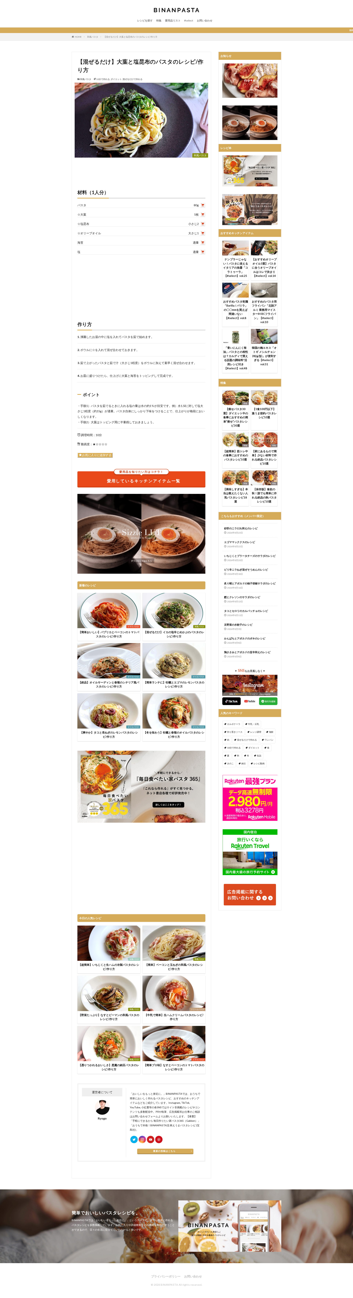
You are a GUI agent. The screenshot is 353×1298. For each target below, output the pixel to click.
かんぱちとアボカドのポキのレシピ (244, 638)
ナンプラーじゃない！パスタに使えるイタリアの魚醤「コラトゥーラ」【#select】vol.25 (235, 267)
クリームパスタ (197, 1009)
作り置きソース (235, 732)
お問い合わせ (204, 20)
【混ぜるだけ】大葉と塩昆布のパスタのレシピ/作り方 (130, 36)
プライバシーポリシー (166, 1276)
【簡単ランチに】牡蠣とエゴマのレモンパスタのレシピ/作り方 (174, 684)
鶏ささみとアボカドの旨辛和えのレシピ (247, 652)
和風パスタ (92, 36)
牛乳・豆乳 (253, 724)
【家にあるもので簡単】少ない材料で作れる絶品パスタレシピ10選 (264, 457)
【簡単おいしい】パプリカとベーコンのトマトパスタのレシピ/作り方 (109, 634)
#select (188, 20)
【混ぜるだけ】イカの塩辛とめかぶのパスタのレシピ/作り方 (174, 634)
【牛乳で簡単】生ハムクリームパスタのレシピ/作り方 (174, 1017)
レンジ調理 (255, 732)
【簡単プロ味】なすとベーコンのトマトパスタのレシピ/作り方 (174, 1067)
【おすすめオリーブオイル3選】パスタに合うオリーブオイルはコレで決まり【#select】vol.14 (264, 267)
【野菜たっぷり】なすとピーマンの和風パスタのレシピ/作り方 (109, 1017)
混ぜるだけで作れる (132, 79)
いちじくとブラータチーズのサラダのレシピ (250, 555)
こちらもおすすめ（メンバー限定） (243, 516)
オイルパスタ (133, 677)
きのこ (230, 763)
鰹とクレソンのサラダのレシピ (242, 597)
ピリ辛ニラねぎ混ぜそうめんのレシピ (246, 569)
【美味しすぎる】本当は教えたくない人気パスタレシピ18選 (235, 495)
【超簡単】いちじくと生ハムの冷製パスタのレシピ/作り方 (109, 967)
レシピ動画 (259, 763)
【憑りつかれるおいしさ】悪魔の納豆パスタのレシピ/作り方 (109, 1067)
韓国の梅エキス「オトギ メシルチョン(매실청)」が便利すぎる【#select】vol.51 (264, 356)
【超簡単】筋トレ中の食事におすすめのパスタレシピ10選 (235, 455)
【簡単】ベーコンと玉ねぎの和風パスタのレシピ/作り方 (174, 967)
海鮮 (271, 732)
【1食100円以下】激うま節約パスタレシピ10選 (264, 413)
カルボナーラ (233, 724)
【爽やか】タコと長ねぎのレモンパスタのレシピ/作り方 (109, 734)
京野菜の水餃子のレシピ (238, 624)
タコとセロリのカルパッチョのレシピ (246, 610)
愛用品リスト (173, 20)
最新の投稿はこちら (164, 1151)
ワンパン (269, 739)
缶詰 (259, 755)
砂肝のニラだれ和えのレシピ (241, 528)
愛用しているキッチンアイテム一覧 (143, 477)
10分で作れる (103, 79)
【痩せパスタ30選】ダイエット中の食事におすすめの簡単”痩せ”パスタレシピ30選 (235, 417)
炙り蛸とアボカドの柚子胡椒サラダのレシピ (250, 583)
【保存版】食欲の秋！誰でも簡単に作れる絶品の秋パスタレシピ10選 (264, 495)
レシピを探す (145, 20)
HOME (78, 36)
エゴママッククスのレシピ (239, 542)
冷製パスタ (134, 959)
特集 (158, 20)
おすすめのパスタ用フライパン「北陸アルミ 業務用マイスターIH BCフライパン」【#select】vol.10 (264, 312)
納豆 (243, 763)
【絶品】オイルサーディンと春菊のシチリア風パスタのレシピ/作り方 (109, 684)
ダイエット (116, 79)
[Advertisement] (141, 284)
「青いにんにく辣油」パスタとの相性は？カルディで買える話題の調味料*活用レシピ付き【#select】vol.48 (235, 358)
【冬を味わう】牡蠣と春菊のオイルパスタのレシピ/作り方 (174, 734)
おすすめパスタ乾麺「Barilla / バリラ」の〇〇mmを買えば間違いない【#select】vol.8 (235, 310)
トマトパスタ (133, 626)
